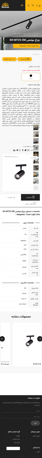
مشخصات (29, 198)
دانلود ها (10, 198)
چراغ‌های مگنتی (17, 33)
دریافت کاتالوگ (8, 59)
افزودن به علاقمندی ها (29, 146)
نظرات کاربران (29, 204)
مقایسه (33, 158)
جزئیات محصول (27, 33)
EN (37, 6)
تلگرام (38, 452)
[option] (21, 346)
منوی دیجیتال (36, 436)
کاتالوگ (18, 436)
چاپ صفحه (23, 59)
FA (39, 6)
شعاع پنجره (17, 442)
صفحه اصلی (37, 33)
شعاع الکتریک (16, 439)
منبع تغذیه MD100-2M (32, 364)
